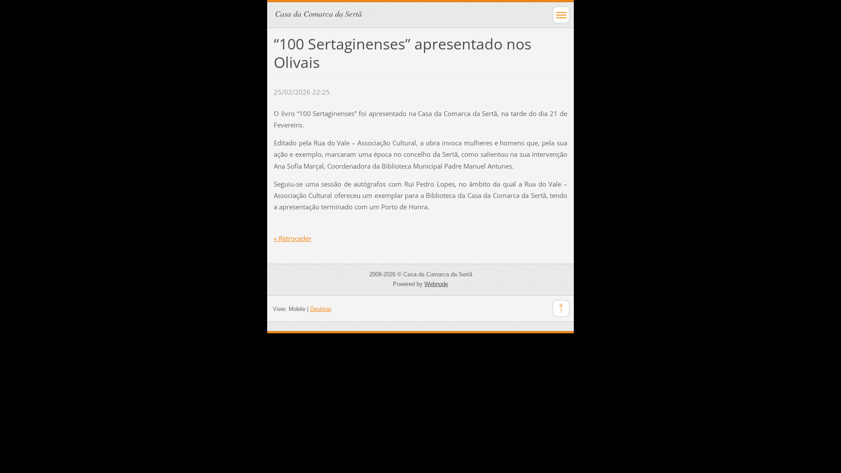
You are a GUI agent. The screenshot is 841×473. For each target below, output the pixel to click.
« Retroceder (292, 238)
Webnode (436, 284)
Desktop (320, 309)
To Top (561, 308)
